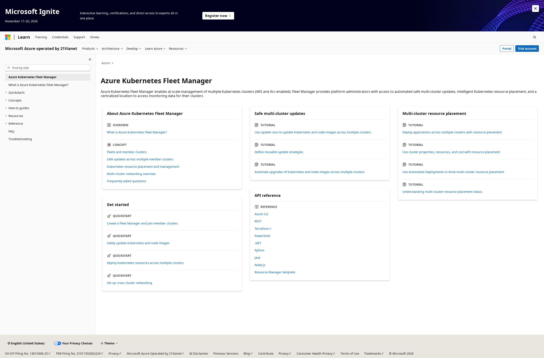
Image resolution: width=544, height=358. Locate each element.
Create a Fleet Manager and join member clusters (142, 223)
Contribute (265, 353)
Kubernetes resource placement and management (143, 167)
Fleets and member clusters (127, 152)
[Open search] (534, 37)
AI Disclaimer (198, 353)
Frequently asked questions (126, 181)
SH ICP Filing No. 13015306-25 (26, 353)
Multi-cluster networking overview (131, 174)
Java (257, 257)
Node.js (260, 265)
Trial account (527, 49)
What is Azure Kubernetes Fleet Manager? (137, 132)
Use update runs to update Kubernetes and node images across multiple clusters (313, 132)
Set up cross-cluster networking (129, 283)
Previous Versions (225, 353)
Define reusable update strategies (279, 152)
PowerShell (262, 236)
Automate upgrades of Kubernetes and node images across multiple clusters (310, 172)
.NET (258, 243)
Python (259, 250)
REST (258, 221)
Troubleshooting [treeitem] (20, 139)
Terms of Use (350, 353)
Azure (106, 63)
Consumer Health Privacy (314, 353)
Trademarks (372, 353)
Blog (247, 353)
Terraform (262, 229)
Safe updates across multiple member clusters (140, 159)
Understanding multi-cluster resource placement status (442, 192)
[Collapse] (90, 59)
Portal (506, 49)
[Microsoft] (8, 37)
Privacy (114, 353)
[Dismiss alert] (535, 8)
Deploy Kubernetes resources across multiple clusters (145, 263)
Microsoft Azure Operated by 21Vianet (154, 353)
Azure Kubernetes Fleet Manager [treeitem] (32, 77)
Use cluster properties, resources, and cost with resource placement (451, 152)
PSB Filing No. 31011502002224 (78, 353)
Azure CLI (261, 214)
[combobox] (47, 68)
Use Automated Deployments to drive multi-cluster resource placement (453, 172)
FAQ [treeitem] (11, 131)
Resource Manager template (275, 272)
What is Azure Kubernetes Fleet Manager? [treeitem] (38, 85)
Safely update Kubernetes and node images (138, 243)
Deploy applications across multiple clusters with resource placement (452, 132)
